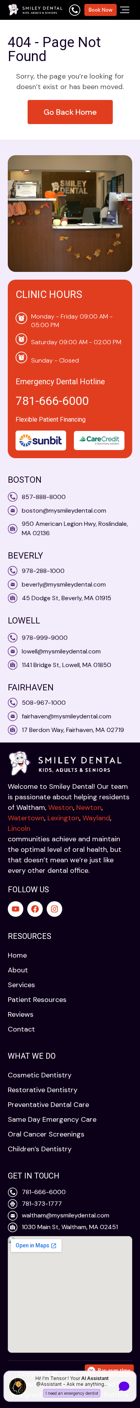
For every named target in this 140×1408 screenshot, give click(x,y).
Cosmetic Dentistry (40, 1075)
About (18, 970)
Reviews (20, 1014)
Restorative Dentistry (42, 1090)
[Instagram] (54, 909)
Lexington (63, 818)
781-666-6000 (52, 401)
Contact (21, 1029)
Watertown (26, 818)
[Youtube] (15, 909)
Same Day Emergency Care (52, 1119)
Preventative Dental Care (48, 1104)
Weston (60, 807)
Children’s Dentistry (40, 1149)
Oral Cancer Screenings (46, 1134)
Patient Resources (37, 999)
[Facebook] (35, 909)
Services (21, 984)
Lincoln (19, 828)
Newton (89, 807)
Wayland (96, 818)
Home (17, 955)
